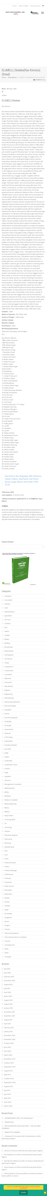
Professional (8, 874)
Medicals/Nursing (10, 804)
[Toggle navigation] (42, 13)
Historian (7, 733)
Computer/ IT (8, 667)
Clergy (6, 663)
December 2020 (9, 1035)
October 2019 (9, 1063)
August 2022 (8, 1004)
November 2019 (9, 1059)
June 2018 (7, 1094)
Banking (7, 643)
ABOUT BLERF (23, 6)
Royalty (6, 898)
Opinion (7, 831)
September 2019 (9, 1067)
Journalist (7, 749)
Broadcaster (8, 647)
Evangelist (7, 710)
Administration (9, 612)
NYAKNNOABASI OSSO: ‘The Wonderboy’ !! (19, 1118)
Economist (8, 682)
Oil (5, 823)
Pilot (5, 851)
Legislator (7, 776)
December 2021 (9, 1012)
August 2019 (8, 1071)
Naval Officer (8, 816)
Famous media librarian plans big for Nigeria (27, 1151)
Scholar (7, 902)
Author (6, 631)
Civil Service (8, 659)
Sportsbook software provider (14, 1161)
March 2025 (8, 996)
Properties (8, 882)
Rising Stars (8, 894)
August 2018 (8, 1086)
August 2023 (8, 1000)
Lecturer (7, 769)
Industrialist (8, 741)
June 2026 (7, 973)
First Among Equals (10, 718)
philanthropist (9, 847)
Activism (7, 604)
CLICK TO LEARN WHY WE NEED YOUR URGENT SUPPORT (23, 1187)
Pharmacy (7, 843)
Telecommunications (11, 933)
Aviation (7, 635)
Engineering (8, 694)
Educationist (8, 686)
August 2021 (8, 1020)
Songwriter (8, 918)
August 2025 (8, 985)
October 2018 (9, 1079)
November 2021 (9, 1016)
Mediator (7, 796)
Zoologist (7, 957)
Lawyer (6, 757)
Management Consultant (12, 784)
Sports (6, 921)
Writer (6, 949)
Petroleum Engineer (11, 835)
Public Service (9, 886)
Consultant (8, 674)
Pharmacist (8, 839)
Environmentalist (10, 706)
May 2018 (7, 1098)
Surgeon (7, 925)
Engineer (7, 690)
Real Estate (8, 890)
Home (14, 6)
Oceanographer (9, 820)
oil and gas (8, 827)
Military (7, 812)
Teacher (7, 929)
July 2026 (7, 969)
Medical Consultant (11, 800)
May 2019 (7, 1075)
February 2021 (9, 1028)
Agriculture (8, 616)
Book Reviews (35, 6)
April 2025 (7, 992)
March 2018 (8, 1106)
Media (6, 792)
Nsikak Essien (9, 1122)
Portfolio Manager (10, 870)
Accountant (8, 600)
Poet (6, 855)
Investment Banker (10, 745)
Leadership (8, 761)
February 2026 (9, 977)
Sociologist (8, 914)
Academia (7, 596)
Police (6, 859)
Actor (6, 608)
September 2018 (9, 1082)
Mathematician (9, 788)
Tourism (7, 941)
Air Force (7, 620)
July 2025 (7, 988)
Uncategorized (9, 945)
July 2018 (7, 1090)
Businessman (8, 651)
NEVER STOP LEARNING (12, 1132)
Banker (6, 639)
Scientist (7, 906)
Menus (6, 808)
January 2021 (8, 1032)
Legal (6, 772)
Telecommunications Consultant (15, 937)
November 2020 (9, 1039)
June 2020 (7, 1047)
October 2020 (9, 1043)
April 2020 (7, 1051)
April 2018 (7, 1102)
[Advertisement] (23, 42)
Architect (7, 624)
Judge (6, 753)
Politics (6, 867)
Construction (8, 671)
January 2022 (8, 1008)
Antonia (6, 1151)
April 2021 (7, 1024)
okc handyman (9, 1155)
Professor (7, 878)
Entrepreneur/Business (12, 702)
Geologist (7, 725)
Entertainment (9, 698)
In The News (8, 737)
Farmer (6, 714)
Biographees (12, 77)
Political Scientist (10, 863)
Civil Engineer (8, 655)
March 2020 (8, 1055)
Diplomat (7, 678)
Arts (5, 627)
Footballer (8, 722)
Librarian (7, 780)
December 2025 (9, 981)
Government (8, 729)
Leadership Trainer (10, 765)
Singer (6, 910)
